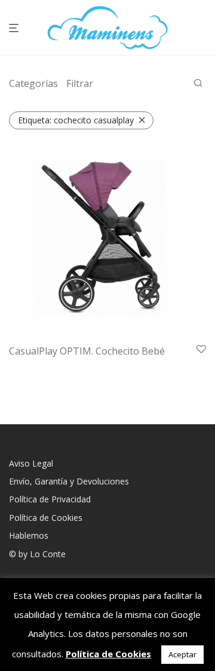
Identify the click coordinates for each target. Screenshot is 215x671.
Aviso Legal (31, 463)
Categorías (33, 83)
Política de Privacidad (50, 499)
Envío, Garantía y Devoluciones (69, 481)
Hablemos (28, 535)
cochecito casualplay (76, 120)
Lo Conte (48, 554)
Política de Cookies (45, 517)
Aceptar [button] (182, 654)
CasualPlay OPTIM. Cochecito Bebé (87, 351)
